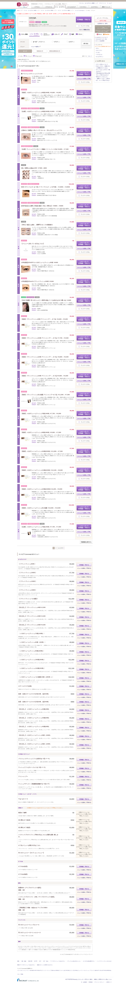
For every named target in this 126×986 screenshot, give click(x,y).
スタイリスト (99, 50)
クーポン (98, 52)
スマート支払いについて (102, 64)
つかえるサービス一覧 (101, 39)
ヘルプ (110, 3)
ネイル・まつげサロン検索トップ (89, 3)
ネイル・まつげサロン (60, 7)
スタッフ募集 (20, 974)
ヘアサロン (37, 7)
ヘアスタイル (48, 7)
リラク (57, 41)
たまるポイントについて (102, 37)
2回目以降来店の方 (54, 51)
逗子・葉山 (45, 961)
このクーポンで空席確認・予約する (84, 73)
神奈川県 (30, 961)
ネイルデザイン (99, 56)
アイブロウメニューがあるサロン (57, 961)
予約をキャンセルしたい (102, 77)
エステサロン (94, 7)
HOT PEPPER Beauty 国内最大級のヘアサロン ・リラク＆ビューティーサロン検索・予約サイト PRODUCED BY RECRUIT (23, 5)
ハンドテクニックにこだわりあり (104, 961)
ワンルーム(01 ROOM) (64, 970)
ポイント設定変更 (100, 41)
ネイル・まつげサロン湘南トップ (65, 10)
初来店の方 (40, 51)
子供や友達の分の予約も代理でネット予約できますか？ (103, 74)
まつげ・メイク (39, 41)
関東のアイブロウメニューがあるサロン (26, 964)
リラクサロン (83, 7)
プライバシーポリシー (99, 982)
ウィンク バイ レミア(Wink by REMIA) (50, 970)
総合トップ (19, 10)
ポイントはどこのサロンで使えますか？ (103, 70)
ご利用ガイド (109, 982)
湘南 (18, 961)
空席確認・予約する (83, 19)
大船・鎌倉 (23, 961)
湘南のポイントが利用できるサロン (45, 964)
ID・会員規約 (84, 982)
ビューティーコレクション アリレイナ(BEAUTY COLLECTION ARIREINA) (94, 970)
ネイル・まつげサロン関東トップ (48, 10)
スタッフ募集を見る (84, 29)
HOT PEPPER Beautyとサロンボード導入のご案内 (78, 979)
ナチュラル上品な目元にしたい (74, 961)
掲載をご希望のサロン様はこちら (103, 979)
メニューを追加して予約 (84, 78)
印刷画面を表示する (86, 542)
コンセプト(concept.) (79, 10)
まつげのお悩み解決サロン (89, 961)
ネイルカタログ (71, 7)
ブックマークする (85, 25)
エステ (72, 41)
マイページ (103, 3)
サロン (97, 48)
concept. (32, 18)
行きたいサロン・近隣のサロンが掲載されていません (103, 67)
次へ (89, 56)
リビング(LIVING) (74, 970)
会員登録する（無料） (102, 23)
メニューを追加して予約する (84, 568)
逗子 (40, 961)
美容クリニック (106, 7)
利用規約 (91, 982)
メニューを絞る (35, 46)
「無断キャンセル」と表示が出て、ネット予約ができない (103, 79)
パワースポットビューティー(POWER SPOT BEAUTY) (29, 970)
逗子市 (35, 961)
